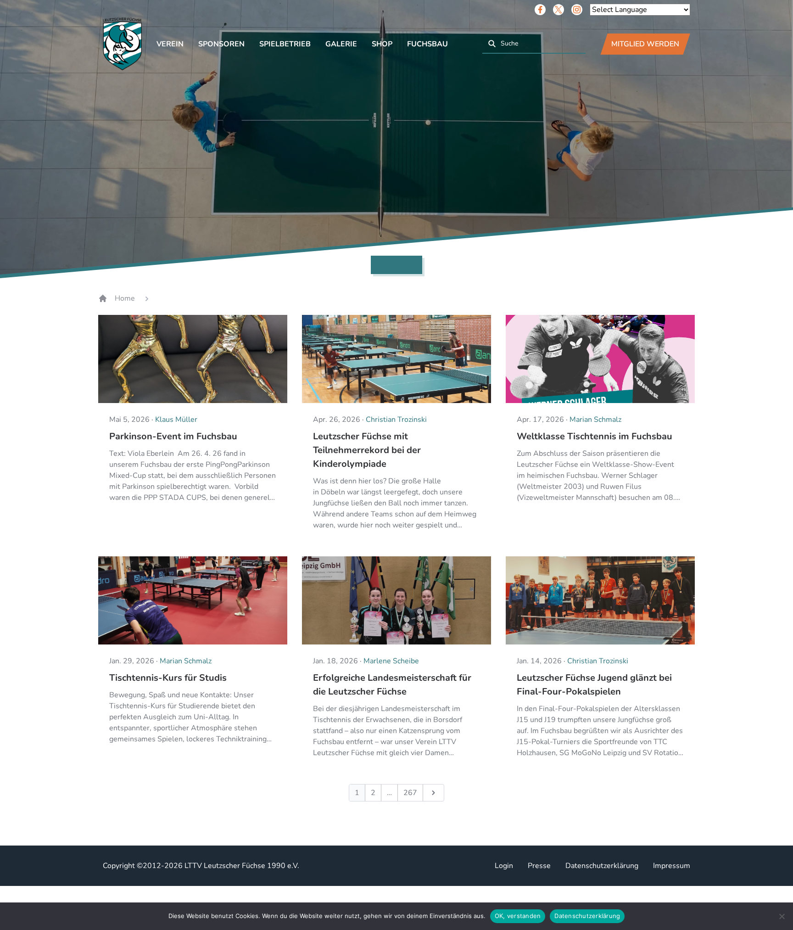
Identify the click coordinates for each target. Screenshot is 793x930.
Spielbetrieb (285, 44)
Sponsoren (221, 44)
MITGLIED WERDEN (645, 44)
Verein (170, 44)
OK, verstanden (518, 915)
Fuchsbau (427, 44)
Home (125, 298)
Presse (539, 866)
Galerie (341, 44)
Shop (382, 44)
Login (504, 866)
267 (410, 793)
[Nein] (781, 916)
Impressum (671, 866)
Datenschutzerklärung (601, 866)
